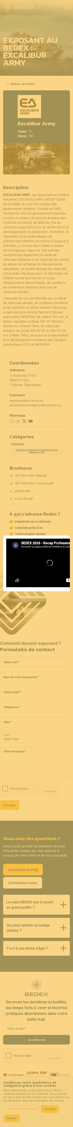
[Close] (65, 540)
